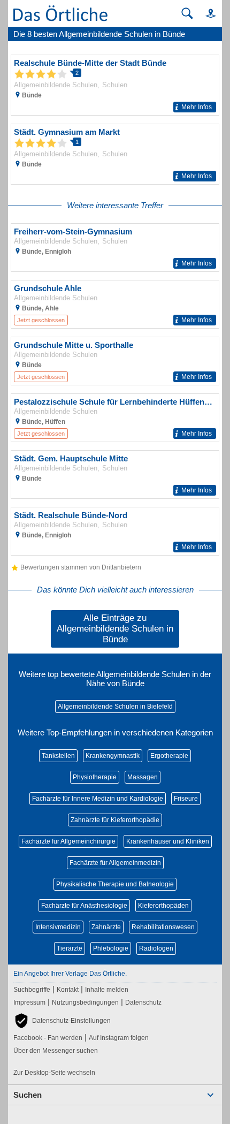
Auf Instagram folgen (119, 1038)
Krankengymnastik (113, 756)
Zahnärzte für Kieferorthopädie (115, 820)
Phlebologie (110, 948)
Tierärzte (69, 948)
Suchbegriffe (31, 989)
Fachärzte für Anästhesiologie (84, 905)
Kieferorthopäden (163, 905)
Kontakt (68, 989)
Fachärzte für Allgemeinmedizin (115, 863)
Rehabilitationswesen (163, 927)
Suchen (27, 1094)
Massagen (142, 777)
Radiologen (156, 948)
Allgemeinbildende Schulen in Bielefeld (115, 706)
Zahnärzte (106, 927)
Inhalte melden (106, 989)
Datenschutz (143, 1002)
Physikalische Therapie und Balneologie (115, 884)
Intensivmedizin (58, 927)
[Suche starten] (187, 13)
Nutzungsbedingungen (85, 1002)
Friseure (186, 798)
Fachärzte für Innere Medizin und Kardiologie (97, 798)
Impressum (29, 1002)
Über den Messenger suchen (55, 1050)
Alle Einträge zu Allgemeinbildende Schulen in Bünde (115, 628)
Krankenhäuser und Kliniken (167, 841)
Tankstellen (58, 756)
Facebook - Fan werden (47, 1038)
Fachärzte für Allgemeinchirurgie (68, 841)
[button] (206, 13)
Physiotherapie (95, 777)
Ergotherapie (169, 756)
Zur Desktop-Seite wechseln (54, 1072)
